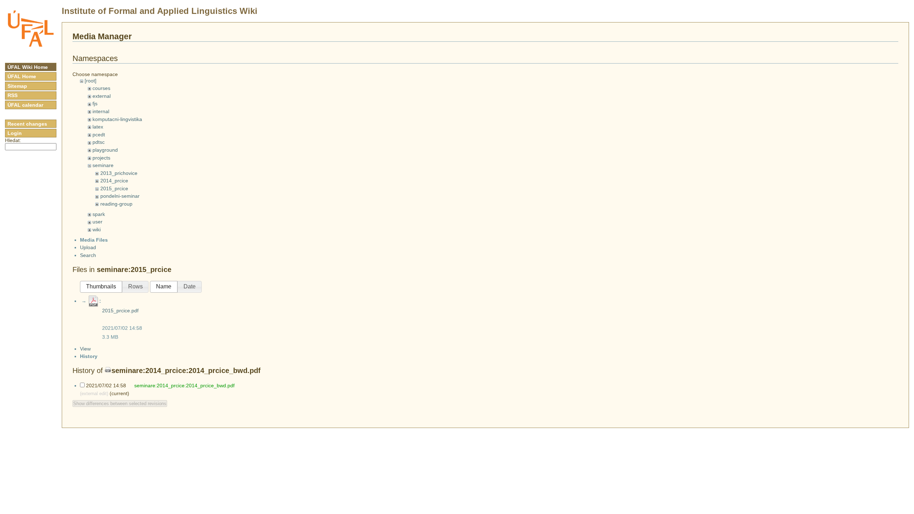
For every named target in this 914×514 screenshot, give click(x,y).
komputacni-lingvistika (117, 119)
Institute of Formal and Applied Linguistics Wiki (159, 11)
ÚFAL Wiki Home (27, 67)
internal (100, 111)
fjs (94, 103)
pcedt (98, 134)
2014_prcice (114, 180)
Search (88, 255)
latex (97, 127)
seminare (103, 165)
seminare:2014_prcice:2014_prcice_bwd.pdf (186, 370)
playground (105, 150)
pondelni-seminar (120, 196)
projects (101, 158)
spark (98, 214)
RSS (12, 95)
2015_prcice (114, 188)
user (97, 222)
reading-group (116, 204)
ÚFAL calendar (25, 105)
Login (14, 133)
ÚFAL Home (21, 76)
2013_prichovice (118, 173)
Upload (88, 247)
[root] (90, 81)
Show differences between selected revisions (119, 403)
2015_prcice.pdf (120, 310)
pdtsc (98, 142)
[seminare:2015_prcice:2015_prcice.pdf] (93, 301)
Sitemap (17, 86)
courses (101, 88)
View (85, 349)
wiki (96, 229)
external (101, 96)
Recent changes (27, 124)
